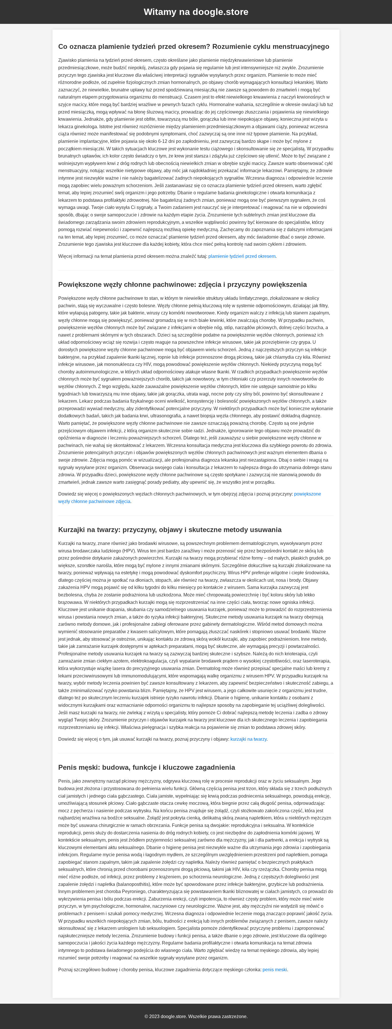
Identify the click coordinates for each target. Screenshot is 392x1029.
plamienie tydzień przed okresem (241, 256)
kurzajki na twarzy (248, 739)
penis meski (275, 969)
